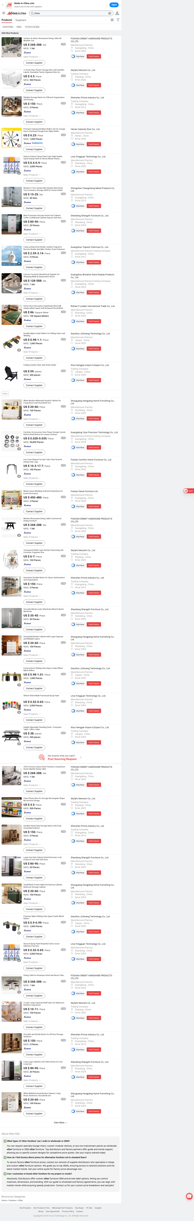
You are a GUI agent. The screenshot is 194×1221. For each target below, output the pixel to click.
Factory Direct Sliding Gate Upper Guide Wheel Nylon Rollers (43, 669)
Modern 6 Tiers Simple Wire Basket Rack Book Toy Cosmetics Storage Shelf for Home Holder (43, 189)
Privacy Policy (68, 1211)
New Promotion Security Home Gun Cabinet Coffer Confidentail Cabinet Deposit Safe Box (42, 216)
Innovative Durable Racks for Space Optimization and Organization (44, 578)
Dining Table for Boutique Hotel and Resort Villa (43, 975)
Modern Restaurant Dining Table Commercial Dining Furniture (42, 519)
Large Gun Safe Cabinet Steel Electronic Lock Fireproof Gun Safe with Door (42, 858)
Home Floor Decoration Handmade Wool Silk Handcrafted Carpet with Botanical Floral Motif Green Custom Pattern (43, 308)
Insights (98, 1208)
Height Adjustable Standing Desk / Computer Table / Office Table (42, 728)
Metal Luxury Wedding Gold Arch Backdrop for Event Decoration (43, 492)
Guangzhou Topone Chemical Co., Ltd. (90, 247)
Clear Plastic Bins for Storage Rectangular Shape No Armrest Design (44, 799)
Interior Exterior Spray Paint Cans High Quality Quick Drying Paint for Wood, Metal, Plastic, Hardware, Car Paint (42, 158)
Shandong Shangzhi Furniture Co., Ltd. (90, 215)
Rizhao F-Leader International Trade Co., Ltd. (93, 306)
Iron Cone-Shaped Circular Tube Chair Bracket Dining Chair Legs (42, 460)
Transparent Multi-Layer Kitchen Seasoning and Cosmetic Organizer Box (43, 551)
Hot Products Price (41, 1208)
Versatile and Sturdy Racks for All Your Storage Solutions (43, 1035)
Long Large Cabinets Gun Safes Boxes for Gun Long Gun (43, 1062)
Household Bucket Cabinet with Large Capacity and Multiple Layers (43, 637)
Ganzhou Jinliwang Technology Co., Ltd (90, 333)
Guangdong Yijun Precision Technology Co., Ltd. (94, 432)
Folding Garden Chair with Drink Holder (39, 365)
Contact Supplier (34, 62)
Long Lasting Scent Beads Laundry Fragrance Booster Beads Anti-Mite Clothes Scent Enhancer (44, 248)
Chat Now (79, 56)
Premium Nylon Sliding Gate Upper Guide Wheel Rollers (43, 917)
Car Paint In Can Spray (32, 27)
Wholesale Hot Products (62, 1208)
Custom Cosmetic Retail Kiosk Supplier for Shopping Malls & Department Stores (41, 275)
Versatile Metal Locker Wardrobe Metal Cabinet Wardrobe (43, 610)
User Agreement (53, 1211)
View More (59, 1122)
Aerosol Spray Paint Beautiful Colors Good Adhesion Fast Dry (41, 944)
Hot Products (25, 1208)
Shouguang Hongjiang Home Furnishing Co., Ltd (93, 402)
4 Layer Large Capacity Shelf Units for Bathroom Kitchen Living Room (43, 1003)
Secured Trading (8, 27)
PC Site (89, 1208)
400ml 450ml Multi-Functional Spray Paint (41, 695)
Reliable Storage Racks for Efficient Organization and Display (43, 98)
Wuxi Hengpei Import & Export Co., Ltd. (90, 365)
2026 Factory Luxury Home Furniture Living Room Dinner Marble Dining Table (44, 767)
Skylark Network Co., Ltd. (83, 70)
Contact (79, 1211)
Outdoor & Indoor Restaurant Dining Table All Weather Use (42, 39)
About (40, 1211)
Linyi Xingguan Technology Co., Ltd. (88, 156)
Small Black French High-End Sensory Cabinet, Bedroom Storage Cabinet (42, 885)
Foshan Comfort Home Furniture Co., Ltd (91, 459)
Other (5, 393)
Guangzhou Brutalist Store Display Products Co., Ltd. (92, 276)
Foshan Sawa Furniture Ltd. (84, 491)
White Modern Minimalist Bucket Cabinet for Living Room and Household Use (42, 401)
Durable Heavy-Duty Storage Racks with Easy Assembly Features (42, 826)
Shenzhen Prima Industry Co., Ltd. (87, 97)
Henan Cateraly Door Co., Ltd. (85, 129)
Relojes (19, 27)
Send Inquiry (94, 56)
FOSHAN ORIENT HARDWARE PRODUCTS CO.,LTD (91, 40)
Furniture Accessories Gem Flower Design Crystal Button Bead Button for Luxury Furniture (44, 433)
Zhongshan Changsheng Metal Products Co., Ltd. (93, 189)
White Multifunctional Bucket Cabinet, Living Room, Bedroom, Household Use (42, 1094)
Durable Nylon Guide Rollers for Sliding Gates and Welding (44, 334)
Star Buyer (79, 1208)
